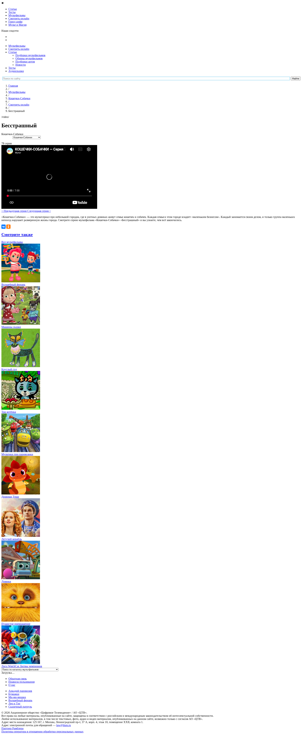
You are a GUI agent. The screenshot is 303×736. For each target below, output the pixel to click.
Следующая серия (39, 210)
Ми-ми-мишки (17, 697)
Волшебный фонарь (20, 700)
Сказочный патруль (20, 706)
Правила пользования (21, 681)
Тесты (12, 67)
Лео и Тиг (14, 703)
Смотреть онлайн (18, 48)
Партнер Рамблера (12, 728)
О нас (11, 684)
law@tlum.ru (63, 725)
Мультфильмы (16, 45)
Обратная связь (17, 678)
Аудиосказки (16, 71)
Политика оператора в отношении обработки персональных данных (42, 731)
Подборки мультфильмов (30, 55)
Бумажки (13, 694)
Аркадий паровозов (20, 690)
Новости (20, 64)
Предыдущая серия (14, 210)
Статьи (12, 52)
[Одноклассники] (8, 227)
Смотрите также (17, 234)
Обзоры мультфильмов (29, 58)
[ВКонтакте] (3, 227)
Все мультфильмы (12, 241)
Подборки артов (25, 61)
